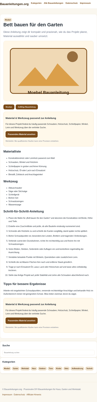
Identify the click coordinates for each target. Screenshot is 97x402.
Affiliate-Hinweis (34, 395)
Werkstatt (25, 368)
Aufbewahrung (77, 368)
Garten (15, 368)
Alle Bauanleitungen (53, 3)
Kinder (58, 368)
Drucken (9, 107)
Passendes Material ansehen (21, 134)
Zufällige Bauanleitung (27, 107)
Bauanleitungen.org (14, 4)
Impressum (85, 3)
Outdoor (42, 368)
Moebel (7, 368)
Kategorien (36, 3)
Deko (66, 368)
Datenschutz (72, 3)
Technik (89, 368)
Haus (34, 368)
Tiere (51, 368)
